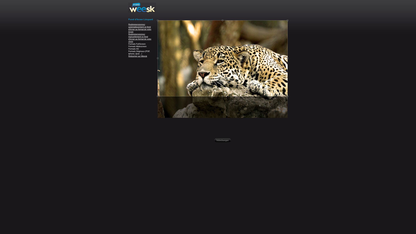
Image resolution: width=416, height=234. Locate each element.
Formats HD (133, 49)
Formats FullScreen (137, 44)
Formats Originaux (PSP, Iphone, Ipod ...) (139, 52)
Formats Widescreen (137, 46)
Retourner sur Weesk (137, 56)
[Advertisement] (222, 9)
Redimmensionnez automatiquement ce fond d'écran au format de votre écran (139, 28)
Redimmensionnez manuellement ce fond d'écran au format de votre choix (139, 38)
